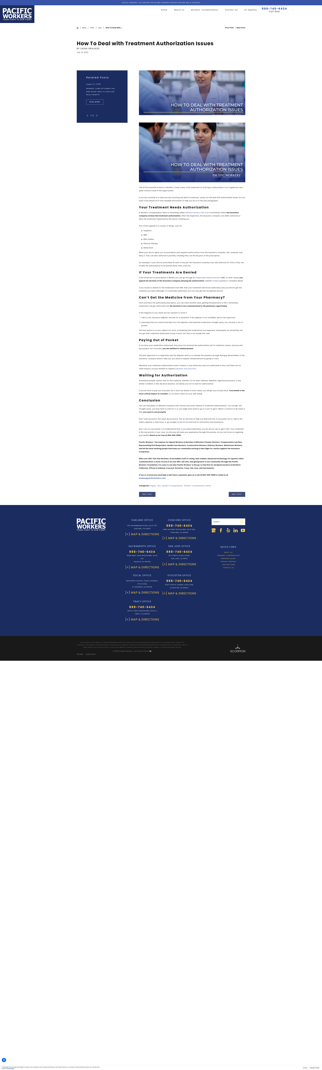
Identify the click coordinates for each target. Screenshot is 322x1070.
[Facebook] (218, 529)
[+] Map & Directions (142, 533)
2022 (92, 28)
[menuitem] (166, 10)
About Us (228, 550)
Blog (84, 28)
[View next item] (97, 116)
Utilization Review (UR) (194, 213)
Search (216, 522)
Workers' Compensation (172, 486)
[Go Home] (78, 28)
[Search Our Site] (292, 9)
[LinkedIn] (229, 529)
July (100, 28)
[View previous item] (87, 116)
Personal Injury (228, 556)
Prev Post (147, 494)
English (153, 486)
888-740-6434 (274, 8)
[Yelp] (223, 529)
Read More (94, 102)
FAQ (158, 486)
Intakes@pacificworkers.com (152, 478)
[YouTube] (234, 529)
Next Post (237, 494)
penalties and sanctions (185, 369)
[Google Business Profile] (212, 529)
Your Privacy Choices (142, 640)
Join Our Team (228, 562)
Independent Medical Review (208, 278)
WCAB (185, 422)
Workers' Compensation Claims (197, 486)
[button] (4, 1060)
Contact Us (228, 566)
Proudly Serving (228, 559)
